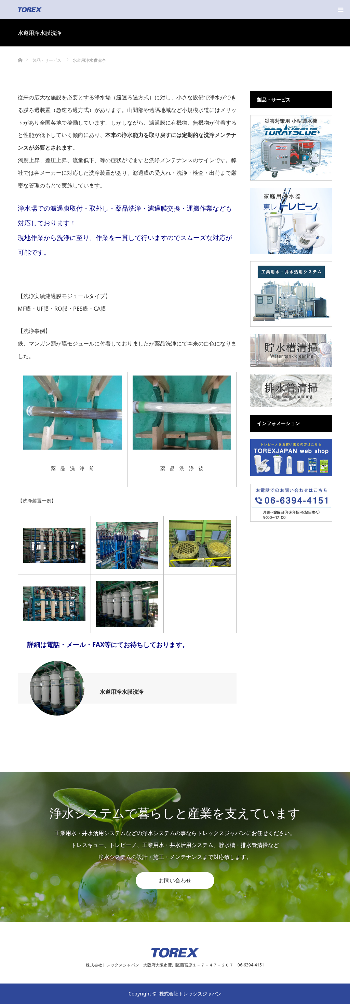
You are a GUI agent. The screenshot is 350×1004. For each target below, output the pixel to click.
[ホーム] (20, 49)
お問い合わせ (175, 880)
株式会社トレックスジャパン (190, 993)
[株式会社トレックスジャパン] (42, 9)
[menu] (340, 9)
